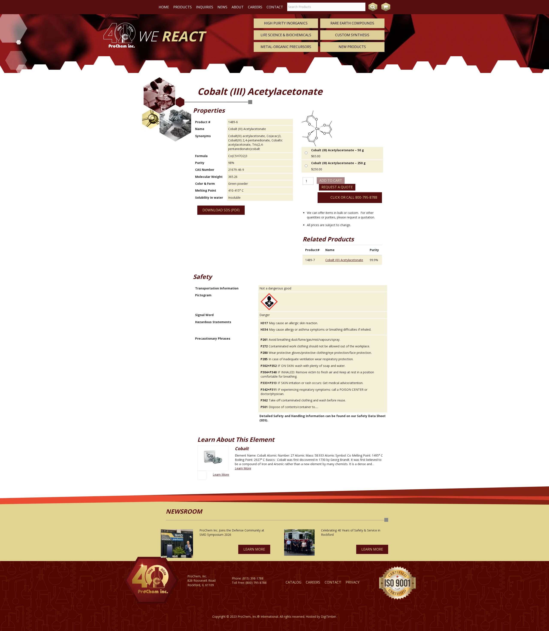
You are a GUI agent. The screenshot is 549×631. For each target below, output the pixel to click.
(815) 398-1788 (252, 578)
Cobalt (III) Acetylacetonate (344, 260)
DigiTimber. (329, 616)
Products (182, 7)
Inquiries (204, 7)
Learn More (243, 468)
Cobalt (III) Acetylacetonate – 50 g (337, 150)
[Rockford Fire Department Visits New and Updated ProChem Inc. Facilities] (299, 542)
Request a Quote (337, 187)
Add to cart (330, 180)
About (238, 7)
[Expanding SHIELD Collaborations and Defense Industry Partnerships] (177, 543)
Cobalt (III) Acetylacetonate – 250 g (338, 163)
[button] (254, 549)
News (222, 7)
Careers (255, 7)
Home (164, 7)
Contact (275, 7)
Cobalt (242, 448)
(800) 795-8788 (256, 583)
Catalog (293, 582)
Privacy (352, 582)
